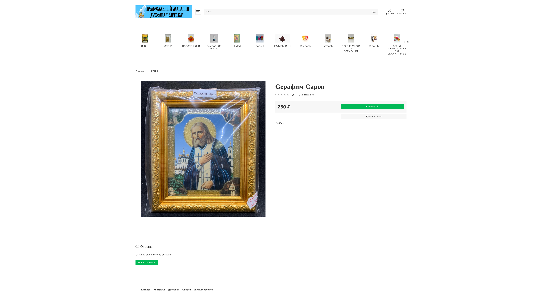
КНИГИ (237, 45)
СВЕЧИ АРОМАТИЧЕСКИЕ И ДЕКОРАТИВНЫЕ (396, 49)
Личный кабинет (203, 289)
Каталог (145, 289)
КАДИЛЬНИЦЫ (282, 45)
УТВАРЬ (328, 45)
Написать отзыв (147, 262)
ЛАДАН (260, 45)
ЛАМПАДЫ (305, 45)
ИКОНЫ (145, 45)
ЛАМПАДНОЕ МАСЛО (213, 47)
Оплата (186, 289)
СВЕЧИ (168, 45)
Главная (140, 71)
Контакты (159, 289)
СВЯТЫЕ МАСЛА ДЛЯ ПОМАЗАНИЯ (351, 48)
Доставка (173, 289)
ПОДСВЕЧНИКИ (191, 45)
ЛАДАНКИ (374, 45)
